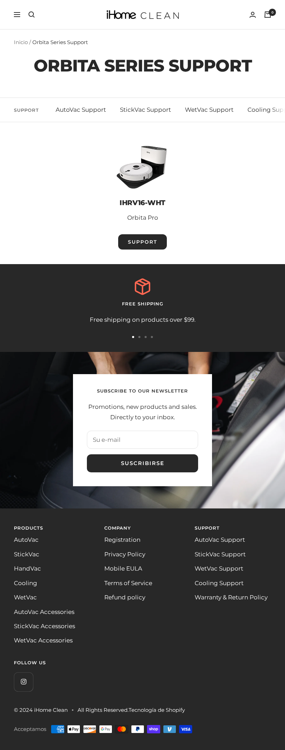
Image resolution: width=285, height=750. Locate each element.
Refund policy (124, 597)
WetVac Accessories (43, 640)
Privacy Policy (124, 554)
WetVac (25, 597)
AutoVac (26, 539)
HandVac (27, 568)
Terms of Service (128, 583)
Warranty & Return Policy (231, 597)
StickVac (26, 554)
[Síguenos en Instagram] (23, 681)
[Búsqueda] (31, 14)
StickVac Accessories (44, 626)
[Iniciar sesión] (253, 15)
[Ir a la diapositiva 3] (146, 337)
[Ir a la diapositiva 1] (133, 337)
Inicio (21, 42)
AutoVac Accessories (44, 611)
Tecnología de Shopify (157, 710)
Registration (122, 539)
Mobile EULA (123, 568)
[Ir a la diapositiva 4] (152, 337)
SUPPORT (142, 242)
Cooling (25, 583)
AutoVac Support (81, 109)
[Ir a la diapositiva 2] (139, 337)
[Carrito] (267, 14)
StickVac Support (145, 109)
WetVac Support (209, 109)
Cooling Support (219, 583)
